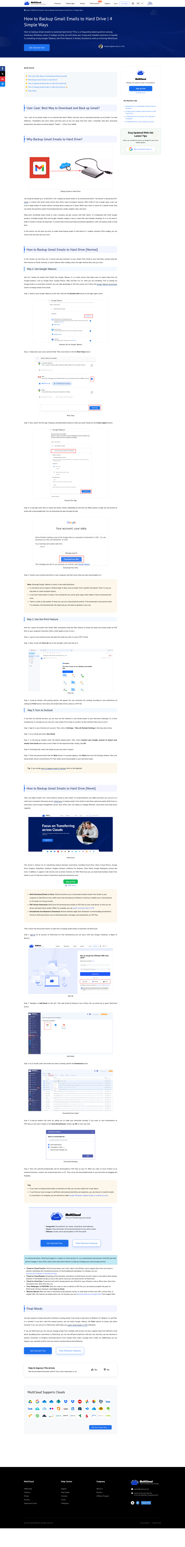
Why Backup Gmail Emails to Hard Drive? (42, 80)
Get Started (124, 3)
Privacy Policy (144, 1523)
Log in (116, 4)
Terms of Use (156, 1523)
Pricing (82, 3)
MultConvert (94, 3)
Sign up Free (140, 88)
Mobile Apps (70, 3)
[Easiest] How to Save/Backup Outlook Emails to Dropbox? (141, 107)
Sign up (32, 935)
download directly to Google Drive (89, 1294)
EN (138, 3)
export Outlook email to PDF (83, 908)
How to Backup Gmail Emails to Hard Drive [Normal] (47, 83)
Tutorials (64, 1496)
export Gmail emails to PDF (77, 1325)
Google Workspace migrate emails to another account (88, 1195)
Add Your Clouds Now (99, 1427)
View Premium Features (87, 1243)
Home (28, 10)
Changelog (65, 1503)
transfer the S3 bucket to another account (41, 1273)
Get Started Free (37, 47)
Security (27, 1500)
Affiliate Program (102, 1496)
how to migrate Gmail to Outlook (53, 768)
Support (107, 3)
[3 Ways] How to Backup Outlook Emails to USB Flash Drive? (141, 112)
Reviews (99, 1492)
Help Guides (65, 1492)
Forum (63, 1500)
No (108, 1369)
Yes (95, 1369)
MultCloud (58, 801)
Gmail (26, 202)
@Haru (113, 46)
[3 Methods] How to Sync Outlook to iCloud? (140, 122)
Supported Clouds (30, 1503)
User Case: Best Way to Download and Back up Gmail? (47, 76)
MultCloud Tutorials (37, 10)
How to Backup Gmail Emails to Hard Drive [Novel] (46, 87)
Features (57, 3)
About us (99, 1489)
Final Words (32, 91)
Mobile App (28, 1489)
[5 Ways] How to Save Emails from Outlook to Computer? (140, 118)
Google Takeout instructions (107, 284)
